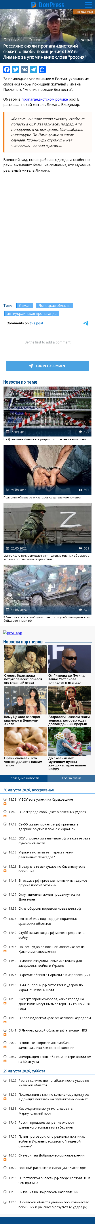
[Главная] (34, 5)
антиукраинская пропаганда (32, 313)
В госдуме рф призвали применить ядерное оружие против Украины (47, 882)
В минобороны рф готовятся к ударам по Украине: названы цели (47, 986)
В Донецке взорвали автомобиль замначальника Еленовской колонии (47, 1044)
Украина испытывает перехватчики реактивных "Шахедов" (47, 854)
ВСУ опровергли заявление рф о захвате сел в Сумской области (47, 840)
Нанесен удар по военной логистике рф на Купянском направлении (47, 948)
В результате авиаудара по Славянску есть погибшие (47, 868)
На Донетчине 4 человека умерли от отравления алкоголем (47, 414)
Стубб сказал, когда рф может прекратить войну (47, 934)
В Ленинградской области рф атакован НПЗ (47, 1031)
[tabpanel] (47, 998)
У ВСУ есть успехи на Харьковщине (47, 800)
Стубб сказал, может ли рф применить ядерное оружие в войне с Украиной (47, 826)
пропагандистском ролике (44, 99)
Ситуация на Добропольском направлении (47, 1156)
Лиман (24, 305)
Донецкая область (54, 305)
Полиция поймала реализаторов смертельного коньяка (47, 472)
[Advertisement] (47, 244)
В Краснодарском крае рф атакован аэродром (47, 1019)
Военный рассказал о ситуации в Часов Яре (47, 1167)
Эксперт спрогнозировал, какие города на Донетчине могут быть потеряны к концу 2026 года (47, 1003)
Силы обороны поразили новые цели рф (47, 908)
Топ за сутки (71, 778)
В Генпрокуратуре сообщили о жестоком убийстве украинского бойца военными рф (47, 594)
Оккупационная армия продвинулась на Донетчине (47, 896)
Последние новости (23, 778)
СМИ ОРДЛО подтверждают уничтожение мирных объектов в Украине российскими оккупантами (47, 532)
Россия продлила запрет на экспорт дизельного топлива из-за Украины (47, 1124)
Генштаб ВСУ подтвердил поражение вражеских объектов (47, 920)
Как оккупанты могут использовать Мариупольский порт (47, 1110)
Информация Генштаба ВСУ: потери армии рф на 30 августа (47, 1058)
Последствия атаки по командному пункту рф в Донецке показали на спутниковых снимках (47, 1096)
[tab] (24, 778)
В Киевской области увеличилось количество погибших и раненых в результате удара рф (47, 1204)
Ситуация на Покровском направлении (47, 1191)
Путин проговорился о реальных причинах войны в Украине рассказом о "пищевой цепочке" (47, 1141)
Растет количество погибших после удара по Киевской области (47, 1082)
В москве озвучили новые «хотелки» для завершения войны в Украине (47, 962)
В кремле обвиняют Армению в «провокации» (47, 974)
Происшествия (84, 11)
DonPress (51, 4)
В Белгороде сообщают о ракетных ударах (47, 813)
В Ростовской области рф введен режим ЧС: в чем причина (47, 1179)
